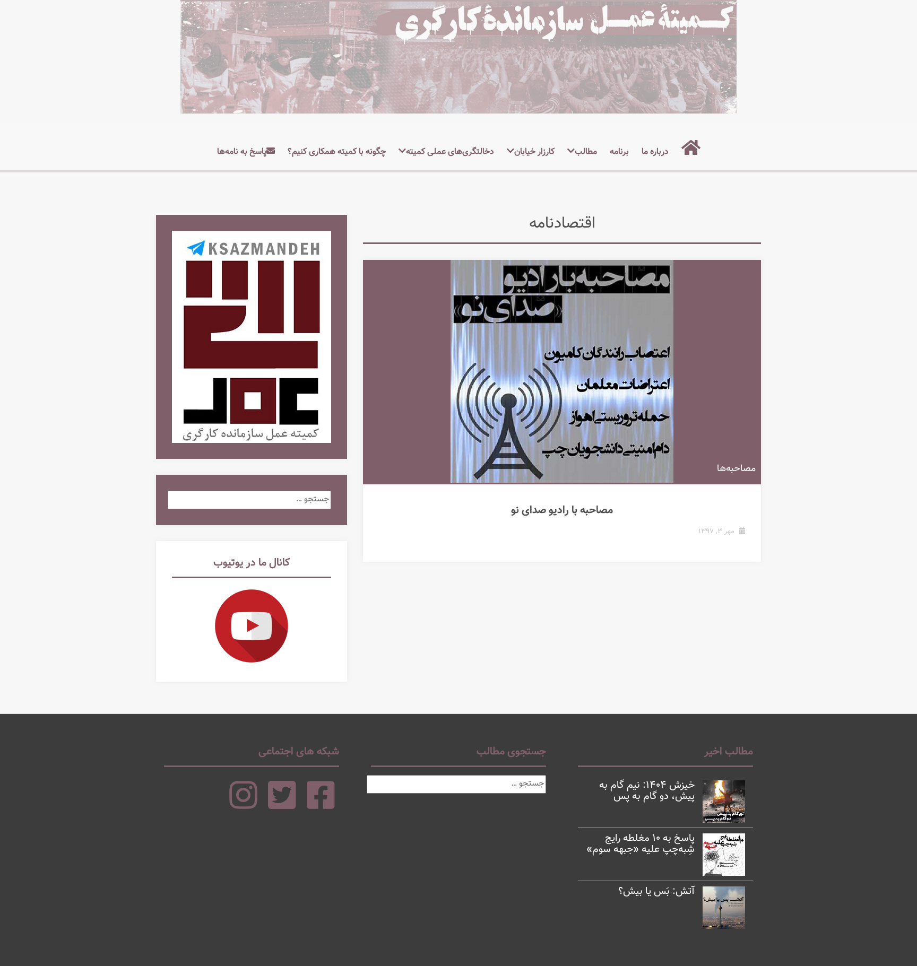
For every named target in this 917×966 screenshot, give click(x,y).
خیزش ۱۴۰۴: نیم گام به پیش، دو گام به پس (647, 791)
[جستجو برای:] (249, 499)
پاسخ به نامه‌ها (241, 152)
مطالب (586, 152)
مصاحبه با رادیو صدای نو (562, 510)
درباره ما (655, 152)
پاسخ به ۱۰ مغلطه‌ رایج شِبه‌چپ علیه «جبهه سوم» (640, 844)
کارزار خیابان (534, 152)
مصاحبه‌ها (736, 469)
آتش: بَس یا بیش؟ (656, 891)
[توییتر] (282, 805)
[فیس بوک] (321, 805)
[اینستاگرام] (243, 805)
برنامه (619, 152)
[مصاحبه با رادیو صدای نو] (562, 371)
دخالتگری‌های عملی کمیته (450, 152)
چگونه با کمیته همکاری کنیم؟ (337, 152)
